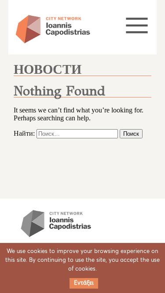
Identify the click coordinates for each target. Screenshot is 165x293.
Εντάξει (84, 283)
